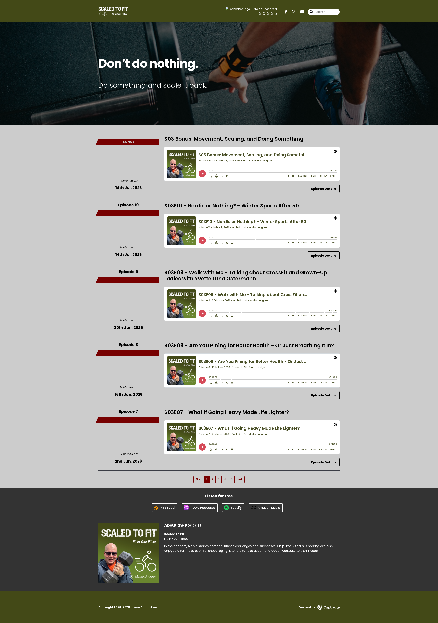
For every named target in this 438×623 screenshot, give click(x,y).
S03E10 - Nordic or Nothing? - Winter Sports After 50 (231, 205)
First (199, 479)
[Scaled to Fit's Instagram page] (291, 12)
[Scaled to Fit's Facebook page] (286, 12)
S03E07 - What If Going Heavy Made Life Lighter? (226, 412)
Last (239, 479)
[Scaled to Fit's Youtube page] (300, 12)
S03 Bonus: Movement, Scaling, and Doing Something (233, 139)
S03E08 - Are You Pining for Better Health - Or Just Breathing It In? (249, 345)
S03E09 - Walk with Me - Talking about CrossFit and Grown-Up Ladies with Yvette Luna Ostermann (245, 275)
